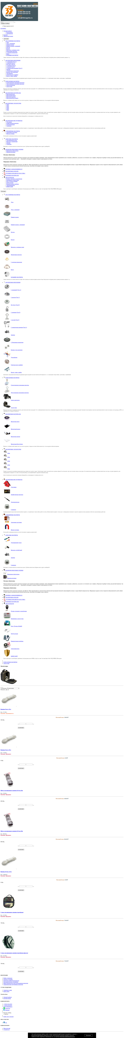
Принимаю (88, 1035)
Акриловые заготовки (11, 132)
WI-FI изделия (9, 182)
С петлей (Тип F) (10, 67)
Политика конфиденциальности (11, 980)
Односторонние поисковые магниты (15, 82)
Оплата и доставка (8, 979)
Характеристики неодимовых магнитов (13, 984)
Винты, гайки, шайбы (11, 76)
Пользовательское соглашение (10, 982)
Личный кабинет (7, 997)
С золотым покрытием (11, 52)
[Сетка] (2, 687)
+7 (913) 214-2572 (7, 1004)
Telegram (7, 1010)
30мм (7, 109)
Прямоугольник (10, 44)
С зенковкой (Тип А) (11, 61)
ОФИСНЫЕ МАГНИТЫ (11, 139)
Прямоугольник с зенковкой (13, 46)
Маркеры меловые (10, 152)
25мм (7, 108)
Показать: (3, 689)
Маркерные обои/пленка (12, 150)
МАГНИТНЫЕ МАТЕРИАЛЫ (13, 93)
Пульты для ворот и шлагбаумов (14, 178)
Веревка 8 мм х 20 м (6, 750)
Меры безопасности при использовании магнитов (15, 983)
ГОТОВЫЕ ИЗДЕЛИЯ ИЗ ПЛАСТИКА (15, 173)
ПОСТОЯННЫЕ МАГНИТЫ (12, 41)
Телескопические (10, 124)
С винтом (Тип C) (10, 63)
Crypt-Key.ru (6, 1029)
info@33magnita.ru (7, 1006)
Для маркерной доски (11, 140)
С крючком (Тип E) (11, 65)
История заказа (7, 998)
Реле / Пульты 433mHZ (12, 181)
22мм (7, 107)
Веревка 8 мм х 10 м (6, 709)
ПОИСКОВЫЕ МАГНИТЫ (12, 81)
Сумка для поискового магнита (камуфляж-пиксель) (14, 953)
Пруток (8, 47)
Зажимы (8, 69)
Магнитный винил (11, 95)
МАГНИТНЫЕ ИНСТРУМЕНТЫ (13, 120)
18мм (7, 106)
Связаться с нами (7, 990)
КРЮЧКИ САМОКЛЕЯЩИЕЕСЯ (13, 169)
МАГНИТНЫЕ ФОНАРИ (11, 171)
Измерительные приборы (12, 184)
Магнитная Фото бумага (12, 98)
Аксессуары (9, 86)
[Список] (1, 687)
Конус (7, 54)
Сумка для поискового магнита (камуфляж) (12, 912)
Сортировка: (4, 688)
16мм (7, 104)
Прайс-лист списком (8, 1016)
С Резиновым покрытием (12, 70)
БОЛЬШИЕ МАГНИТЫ (12, 55)
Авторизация (9, 33)
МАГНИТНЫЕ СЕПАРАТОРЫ (13, 103)
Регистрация (9, 32)
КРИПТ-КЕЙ (9, 186)
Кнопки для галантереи (12, 72)
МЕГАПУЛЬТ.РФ (9, 177)
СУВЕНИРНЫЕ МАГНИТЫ (12, 131)
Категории (6, 38)
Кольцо (8, 48)
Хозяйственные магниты (12, 123)
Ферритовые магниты (11, 51)
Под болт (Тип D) (10, 64)
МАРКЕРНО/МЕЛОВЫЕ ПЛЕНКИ (14, 149)
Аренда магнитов (10, 85)
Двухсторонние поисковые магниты (15, 83)
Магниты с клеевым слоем (12, 50)
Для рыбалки (9, 73)
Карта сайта (6, 991)
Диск (7, 42)
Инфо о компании (7, 978)
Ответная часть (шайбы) (12, 74)
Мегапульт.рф (6, 1028)
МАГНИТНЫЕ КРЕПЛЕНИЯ (12, 60)
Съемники (8, 125)
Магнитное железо (11, 96)
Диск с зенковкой (10, 43)
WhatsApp (7, 1008)
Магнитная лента (10, 94)
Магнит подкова (10, 133)
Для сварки (9, 122)
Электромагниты (10, 185)
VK (6, 1022)
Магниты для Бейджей (11, 141)
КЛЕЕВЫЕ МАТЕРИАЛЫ (12, 175)
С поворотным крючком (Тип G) (14, 68)
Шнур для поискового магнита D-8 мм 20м (12, 790)
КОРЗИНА (3, 28)
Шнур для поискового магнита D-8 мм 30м (12, 831)
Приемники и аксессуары (12, 180)
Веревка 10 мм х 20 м (6, 871)
